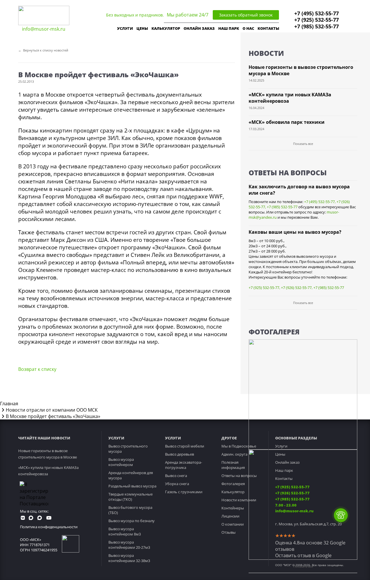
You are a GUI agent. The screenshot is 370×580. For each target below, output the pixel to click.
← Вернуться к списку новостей (43, 50)
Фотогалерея (233, 483)
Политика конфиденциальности (48, 526)
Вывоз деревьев (179, 454)
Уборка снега (177, 483)
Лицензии (230, 516)
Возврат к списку (37, 369)
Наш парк (284, 470)
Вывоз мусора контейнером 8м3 (124, 531)
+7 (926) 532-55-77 (296, 287)
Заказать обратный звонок (246, 15)
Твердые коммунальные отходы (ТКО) (130, 496)
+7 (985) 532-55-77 (316, 26)
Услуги (281, 446)
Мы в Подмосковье (238, 446)
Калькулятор (165, 28)
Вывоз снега (176, 475)
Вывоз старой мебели (184, 446)
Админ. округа (234, 454)
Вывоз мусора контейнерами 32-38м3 (129, 558)
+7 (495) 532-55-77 (316, 13)
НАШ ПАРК (228, 28)
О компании (232, 524)
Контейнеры (232, 508)
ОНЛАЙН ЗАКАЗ (199, 28)
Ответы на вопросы (239, 475)
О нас (248, 28)
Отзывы (228, 532)
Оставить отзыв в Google (303, 555)
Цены (280, 454)
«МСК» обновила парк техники (287, 122)
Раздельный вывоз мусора (132, 486)
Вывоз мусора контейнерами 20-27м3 (129, 545)
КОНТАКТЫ (268, 28)
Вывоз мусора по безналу (131, 520)
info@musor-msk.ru (43, 29)
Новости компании (238, 499)
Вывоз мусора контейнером (121, 462)
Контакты (284, 478)
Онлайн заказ (287, 462)
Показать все (303, 143)
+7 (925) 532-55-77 (316, 19)
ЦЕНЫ (142, 28)
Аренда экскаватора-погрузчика (183, 465)
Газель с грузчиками (183, 491)
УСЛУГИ (125, 28)
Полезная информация (233, 465)
